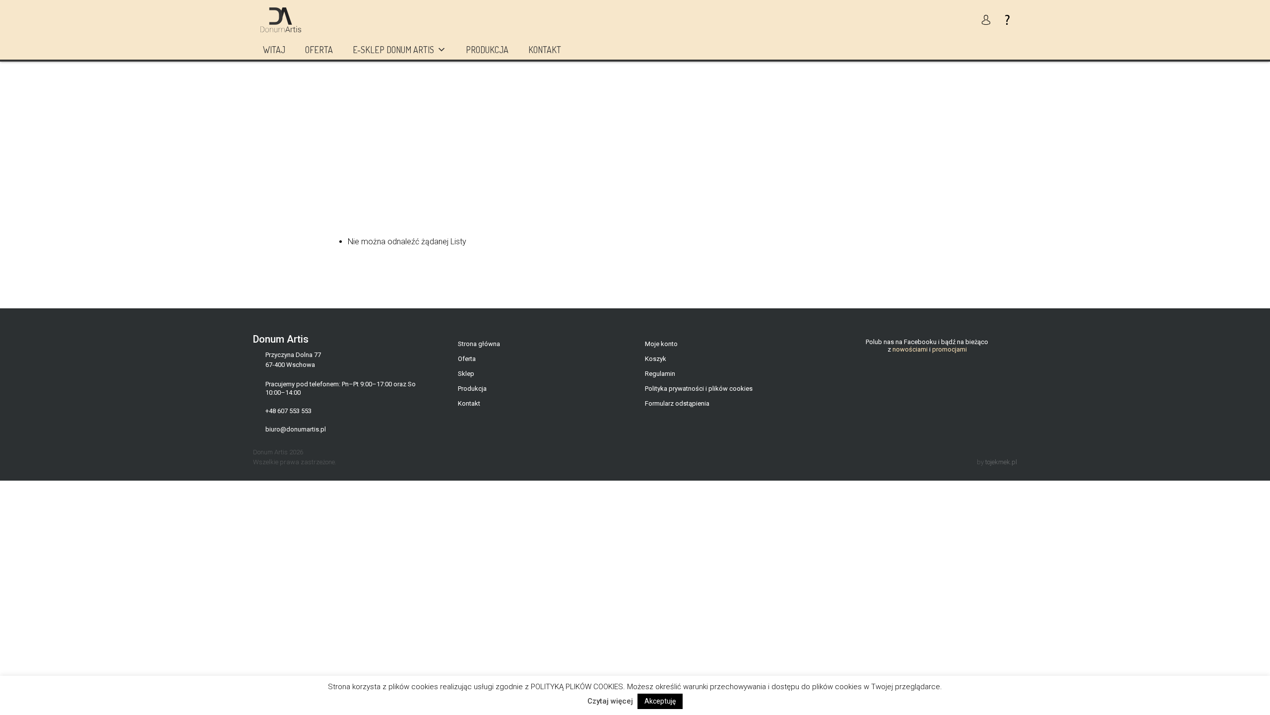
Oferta (319, 49)
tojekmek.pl (1001, 462)
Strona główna (479, 344)
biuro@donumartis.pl (295, 429)
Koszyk (655, 358)
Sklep (466, 373)
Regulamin (660, 373)
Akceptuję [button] (660, 701)
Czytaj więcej (610, 701)
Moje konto (661, 344)
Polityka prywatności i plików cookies (699, 388)
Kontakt (544, 49)
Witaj (274, 49)
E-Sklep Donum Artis (393, 49)
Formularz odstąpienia (677, 403)
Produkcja (487, 49)
